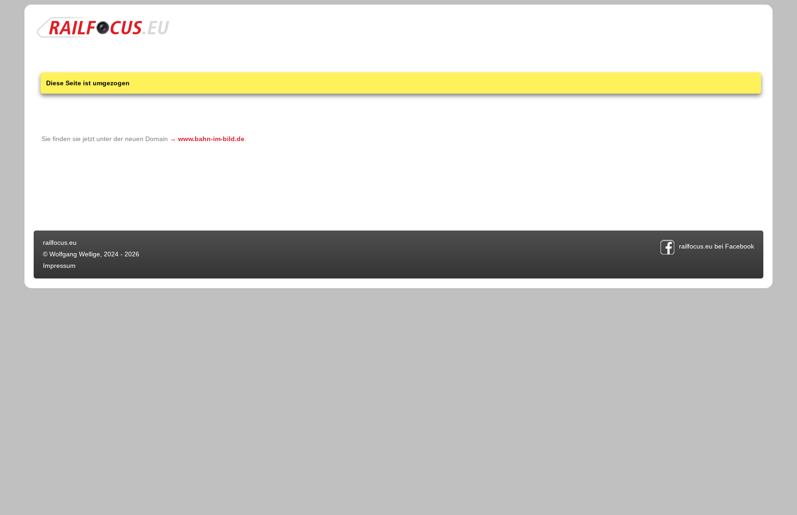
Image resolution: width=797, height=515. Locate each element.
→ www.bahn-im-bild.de (207, 138)
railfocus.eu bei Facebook (716, 246)
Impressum (59, 265)
